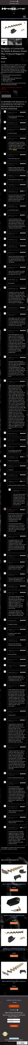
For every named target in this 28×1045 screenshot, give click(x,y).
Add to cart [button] (14, 890)
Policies (15, 1002)
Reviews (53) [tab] (6, 96)
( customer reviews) (12, 58)
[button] (24, 23)
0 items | (15, 3)
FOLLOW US (13, 1)
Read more (14, 989)
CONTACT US (14, 1006)
